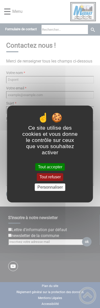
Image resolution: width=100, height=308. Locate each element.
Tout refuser (50, 177)
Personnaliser (50, 187)
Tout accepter (50, 167)
